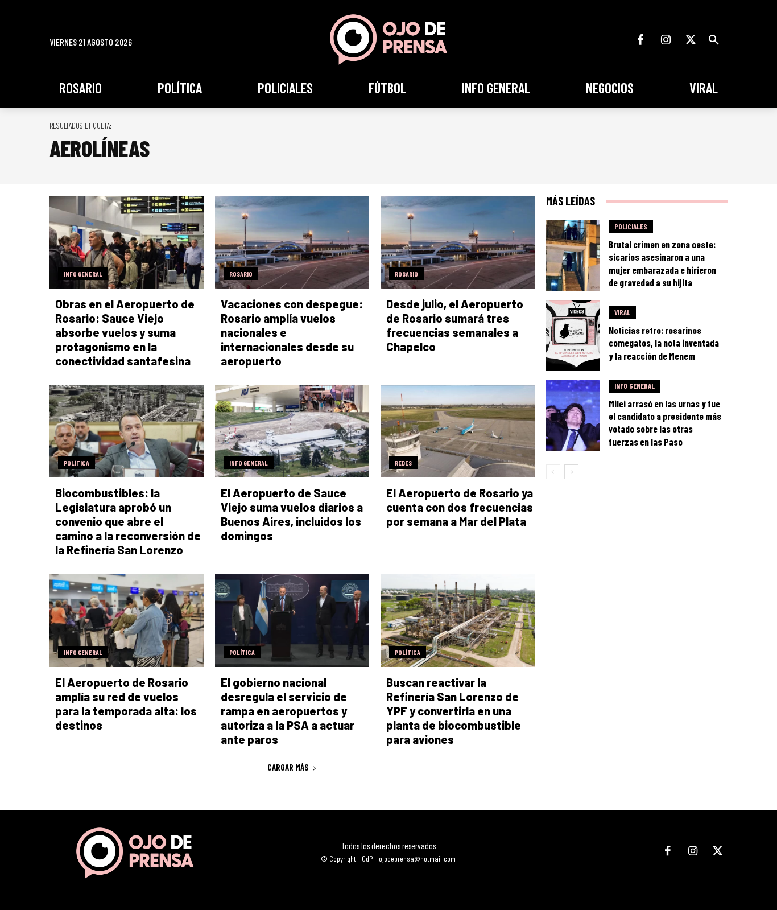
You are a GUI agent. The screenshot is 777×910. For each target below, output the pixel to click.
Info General (83, 274)
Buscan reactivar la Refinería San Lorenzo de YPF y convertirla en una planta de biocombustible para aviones (453, 711)
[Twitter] (690, 40)
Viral (622, 312)
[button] (714, 39)
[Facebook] (640, 40)
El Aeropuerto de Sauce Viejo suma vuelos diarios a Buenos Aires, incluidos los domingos (292, 514)
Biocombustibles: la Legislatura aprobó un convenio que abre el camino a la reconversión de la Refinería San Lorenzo (128, 521)
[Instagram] (665, 40)
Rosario (241, 274)
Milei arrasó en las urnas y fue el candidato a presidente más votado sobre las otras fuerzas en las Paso (665, 422)
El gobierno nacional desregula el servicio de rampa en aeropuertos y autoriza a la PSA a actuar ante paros (287, 711)
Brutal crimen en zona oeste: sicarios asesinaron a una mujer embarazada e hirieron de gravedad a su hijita (662, 262)
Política (76, 463)
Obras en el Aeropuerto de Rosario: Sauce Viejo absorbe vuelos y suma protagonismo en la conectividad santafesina (125, 332)
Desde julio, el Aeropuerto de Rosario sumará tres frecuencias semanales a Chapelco (454, 325)
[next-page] (571, 471)
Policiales (630, 226)
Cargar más (288, 767)
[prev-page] (553, 471)
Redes (403, 463)
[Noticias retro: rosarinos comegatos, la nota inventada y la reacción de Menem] (573, 336)
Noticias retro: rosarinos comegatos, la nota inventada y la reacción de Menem (664, 342)
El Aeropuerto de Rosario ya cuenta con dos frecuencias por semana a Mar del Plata (459, 507)
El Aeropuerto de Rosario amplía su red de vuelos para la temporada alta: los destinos (126, 704)
